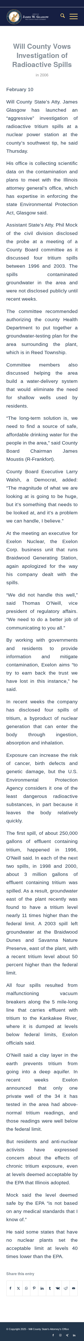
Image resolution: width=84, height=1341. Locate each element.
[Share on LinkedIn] (42, 1288)
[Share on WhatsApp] (26, 1288)
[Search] (60, 16)
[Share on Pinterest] (34, 1288)
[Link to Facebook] (53, 1335)
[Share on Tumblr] (50, 1288)
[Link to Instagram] (60, 1335)
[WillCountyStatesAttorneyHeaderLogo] (34, 16)
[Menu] (71, 16)
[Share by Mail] (73, 1288)
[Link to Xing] (67, 1335)
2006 (44, 75)
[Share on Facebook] (10, 1288)
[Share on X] (18, 1288)
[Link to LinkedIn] (74, 1335)
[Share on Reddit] (66, 1288)
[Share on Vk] (58, 1288)
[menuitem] (60, 16)
